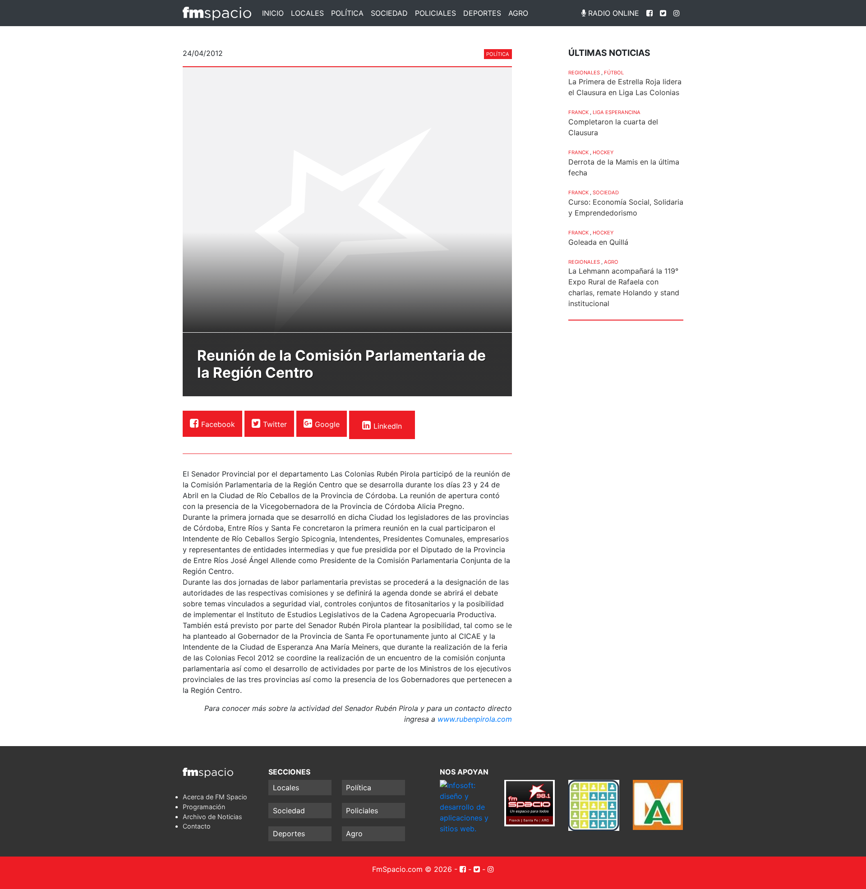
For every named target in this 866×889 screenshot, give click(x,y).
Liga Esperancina (616, 112)
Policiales (435, 13)
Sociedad (389, 13)
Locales (307, 13)
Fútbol (614, 72)
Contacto (197, 826)
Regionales (584, 72)
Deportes (482, 13)
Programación (204, 807)
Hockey (603, 152)
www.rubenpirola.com (475, 719)
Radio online (612, 13)
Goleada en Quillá (598, 242)
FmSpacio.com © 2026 (412, 869)
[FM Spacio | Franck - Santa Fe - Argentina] (217, 13)
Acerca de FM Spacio (215, 797)
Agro (518, 13)
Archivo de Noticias (212, 816)
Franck (578, 112)
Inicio (273, 13)
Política (347, 13)
